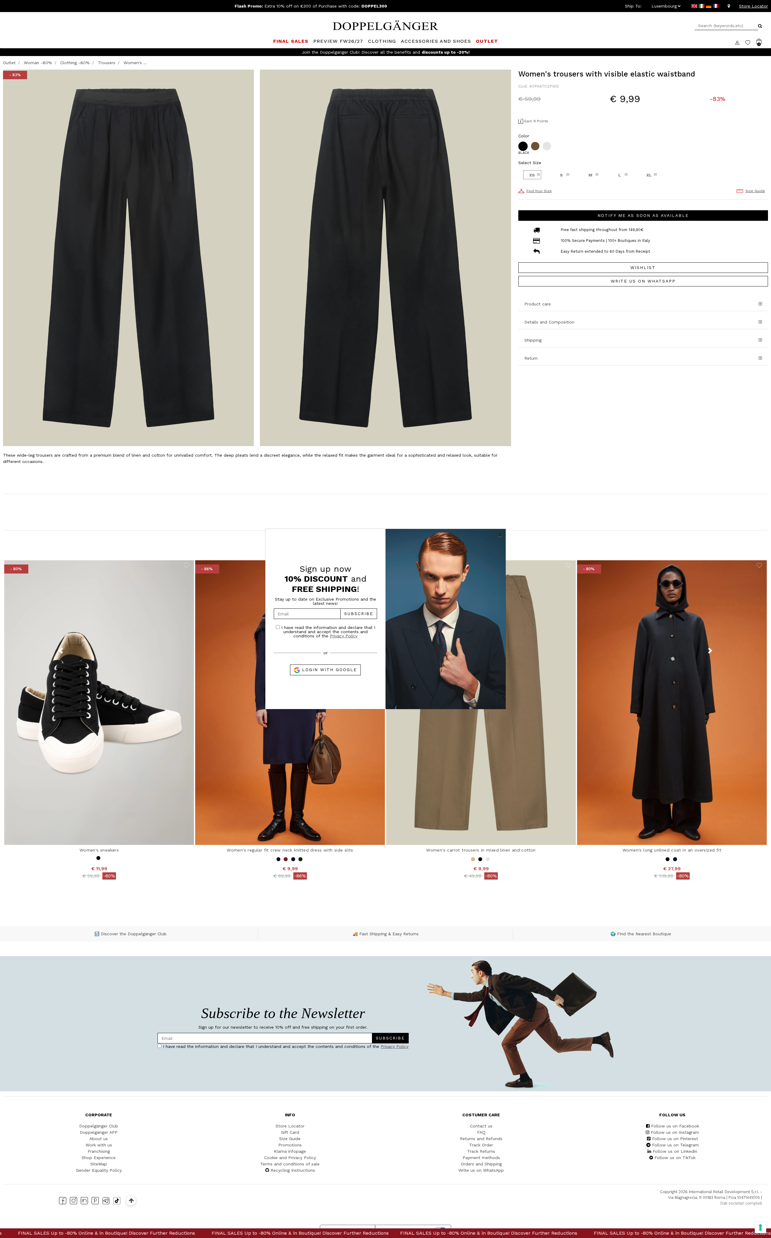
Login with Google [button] (328, 669)
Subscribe (358, 613)
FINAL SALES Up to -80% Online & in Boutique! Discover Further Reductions (140, 1233)
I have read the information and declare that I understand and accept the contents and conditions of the (327, 631)
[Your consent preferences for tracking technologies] (760, 1227)
